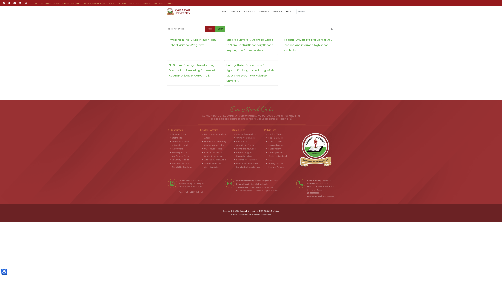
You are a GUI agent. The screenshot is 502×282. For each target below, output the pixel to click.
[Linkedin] (20, 3)
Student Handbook (212, 163)
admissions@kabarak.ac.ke (267, 180)
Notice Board (242, 141)
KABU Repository (179, 152)
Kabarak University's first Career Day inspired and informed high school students (308, 45)
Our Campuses (275, 141)
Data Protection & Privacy (248, 167)
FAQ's (271, 159)
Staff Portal (177, 138)
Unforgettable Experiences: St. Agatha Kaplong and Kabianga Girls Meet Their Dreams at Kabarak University (250, 73)
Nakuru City (187, 184)
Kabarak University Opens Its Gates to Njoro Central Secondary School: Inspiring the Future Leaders (249, 45)
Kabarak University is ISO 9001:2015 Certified (259, 211)
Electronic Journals (180, 163)
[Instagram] (26, 3)
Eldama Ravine (191, 187)
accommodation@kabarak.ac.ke (265, 191)
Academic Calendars (246, 134)
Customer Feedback (278, 156)
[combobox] (315, 11)
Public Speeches (276, 152)
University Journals (180, 159)
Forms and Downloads (246, 149)
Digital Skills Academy (182, 167)
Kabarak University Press (247, 163)
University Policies (244, 156)
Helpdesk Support (244, 152)
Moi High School (276, 163)
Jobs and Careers (276, 145)
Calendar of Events (245, 145)
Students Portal (179, 134)
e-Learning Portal (180, 145)
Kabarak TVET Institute (246, 159)
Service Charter (276, 134)
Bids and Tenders (276, 167)
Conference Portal (180, 156)
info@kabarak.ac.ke (260, 184)
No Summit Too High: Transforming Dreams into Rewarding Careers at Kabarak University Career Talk (192, 70)
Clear (220, 29)
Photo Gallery (275, 149)
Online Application (180, 141)
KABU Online (177, 149)
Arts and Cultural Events (215, 159)
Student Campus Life (214, 145)
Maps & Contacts (276, 138)
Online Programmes (245, 138)
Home (224, 11)
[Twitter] (9, 3)
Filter (210, 29)
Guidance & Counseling (215, 141)
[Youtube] (15, 3)
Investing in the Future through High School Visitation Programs (192, 42)
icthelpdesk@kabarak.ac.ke (261, 187)
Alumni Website (211, 167)
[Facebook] (4, 3)
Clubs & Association (213, 152)
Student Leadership (213, 149)
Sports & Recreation (213, 156)
